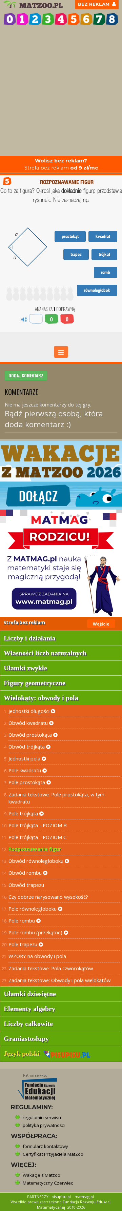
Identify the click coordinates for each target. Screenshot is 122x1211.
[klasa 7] (99, 19)
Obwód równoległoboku (36, 860)
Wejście (101, 624)
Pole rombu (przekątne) (36, 932)
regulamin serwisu (42, 1117)
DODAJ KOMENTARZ (25, 375)
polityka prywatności (44, 1125)
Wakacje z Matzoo (41, 1175)
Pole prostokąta (27, 782)
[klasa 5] (73, 19)
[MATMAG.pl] (61, 563)
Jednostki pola (25, 758)
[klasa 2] (35, 19)
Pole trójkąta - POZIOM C (37, 837)
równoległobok (97, 290)
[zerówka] (9, 19)
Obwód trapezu (26, 884)
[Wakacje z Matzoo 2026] (61, 475)
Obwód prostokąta (30, 734)
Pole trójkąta (23, 813)
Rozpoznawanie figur (34, 849)
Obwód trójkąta (27, 746)
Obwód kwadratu (28, 722)
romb (105, 272)
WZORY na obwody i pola (37, 956)
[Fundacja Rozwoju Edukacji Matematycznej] (32, 1084)
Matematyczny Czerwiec (48, 1183)
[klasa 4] (61, 19)
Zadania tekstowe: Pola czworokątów (50, 968)
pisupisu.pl (61, 1196)
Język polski (23, 1053)
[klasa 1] (22, 19)
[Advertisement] (61, 92)
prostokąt (70, 236)
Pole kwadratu (25, 770)
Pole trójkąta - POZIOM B (37, 825)
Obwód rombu (25, 872)
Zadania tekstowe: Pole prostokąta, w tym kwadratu (56, 798)
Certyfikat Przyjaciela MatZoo (53, 1154)
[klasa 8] (112, 19)
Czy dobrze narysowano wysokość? (48, 896)
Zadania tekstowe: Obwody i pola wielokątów (59, 980)
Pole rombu (22, 920)
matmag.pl (84, 1196)
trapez (76, 254)
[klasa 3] (48, 19)
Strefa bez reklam (61, 164)
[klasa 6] (86, 19)
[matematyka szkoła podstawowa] (34, 4)
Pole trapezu (23, 944)
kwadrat (103, 236)
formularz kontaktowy (45, 1146)
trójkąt (104, 254)
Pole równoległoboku (33, 908)
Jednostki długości (29, 711)
